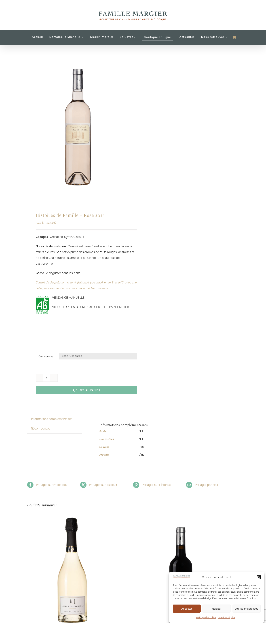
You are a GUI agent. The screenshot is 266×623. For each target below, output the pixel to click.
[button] (259, 577)
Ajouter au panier (86, 390)
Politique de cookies (206, 617)
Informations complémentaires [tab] (51, 419)
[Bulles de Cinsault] (72, 514)
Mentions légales (226, 617)
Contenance (46, 356)
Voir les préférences (246, 608)
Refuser (216, 608)
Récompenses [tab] (40, 428)
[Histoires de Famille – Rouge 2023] (180, 514)
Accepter (186, 608)
